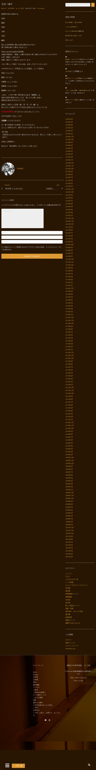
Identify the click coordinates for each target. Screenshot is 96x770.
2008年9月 (69, 501)
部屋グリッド (70, 620)
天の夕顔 (68, 71)
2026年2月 (69, 122)
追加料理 (68, 617)
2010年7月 (69, 437)
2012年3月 (69, 379)
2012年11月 (69, 355)
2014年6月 (69, 300)
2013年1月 (69, 350)
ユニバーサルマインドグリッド (76, 585)
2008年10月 (69, 498)
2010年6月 (69, 440)
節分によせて (69, 40)
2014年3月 (69, 309)
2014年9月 (69, 291)
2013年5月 (69, 338)
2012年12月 (69, 352)
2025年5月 (69, 128)
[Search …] (89, 765)
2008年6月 (69, 510)
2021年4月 (69, 242)
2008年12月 (69, 492)
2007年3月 (69, 554)
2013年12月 (69, 317)
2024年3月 (69, 154)
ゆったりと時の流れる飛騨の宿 (74, 31)
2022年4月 (69, 209)
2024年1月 (69, 160)
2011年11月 (69, 390)
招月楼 (67, 591)
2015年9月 (69, 268)
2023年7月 (69, 177)
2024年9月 (69, 142)
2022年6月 (69, 204)
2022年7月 (69, 201)
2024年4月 (69, 151)
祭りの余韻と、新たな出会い (73, 22)
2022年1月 (69, 215)
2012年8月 (69, 364)
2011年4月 (69, 411)
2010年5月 (69, 443)
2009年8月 (69, 469)
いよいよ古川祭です (71, 27)
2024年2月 (69, 157)
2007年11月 (69, 530)
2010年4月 (69, 446)
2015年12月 (69, 259)
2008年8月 (69, 504)
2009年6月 (69, 475)
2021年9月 (69, 227)
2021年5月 (69, 239)
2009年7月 (69, 472)
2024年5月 (69, 148)
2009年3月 (69, 484)
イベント (68, 573)
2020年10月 (69, 244)
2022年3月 (69, 212)
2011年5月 (69, 408)
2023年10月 (69, 169)
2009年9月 (69, 466)
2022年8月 (69, 198)
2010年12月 (69, 422)
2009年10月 (69, 463)
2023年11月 (69, 166)
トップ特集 (69, 582)
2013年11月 (69, 320)
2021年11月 (69, 221)
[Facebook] (45, 720)
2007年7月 (69, 542)
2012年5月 (69, 373)
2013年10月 (69, 323)
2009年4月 (69, 481)
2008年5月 (69, 513)
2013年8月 (69, 329)
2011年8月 (69, 399)
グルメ (67, 576)
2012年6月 (69, 370)
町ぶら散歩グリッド (72, 605)
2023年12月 (69, 163)
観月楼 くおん (70, 59)
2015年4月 (69, 279)
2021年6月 (69, 236)
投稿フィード (70, 643)
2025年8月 (69, 125)
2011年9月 (69, 396)
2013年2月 (69, 347)
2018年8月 (69, 250)
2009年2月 (69, 487)
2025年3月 (69, 134)
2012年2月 (69, 382)
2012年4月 (69, 376)
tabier (4, 8)
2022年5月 (69, 206)
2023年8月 (69, 174)
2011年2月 (69, 417)
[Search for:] (77, 5)
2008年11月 (69, 495)
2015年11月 (69, 262)
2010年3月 (69, 449)
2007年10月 (69, 533)
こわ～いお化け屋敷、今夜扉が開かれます (77, 90)
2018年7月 (69, 253)
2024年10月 (69, 139)
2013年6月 (69, 335)
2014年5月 (69, 303)
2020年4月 (69, 247)
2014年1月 (69, 314)
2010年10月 (69, 428)
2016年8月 (69, 256)
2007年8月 (69, 539)
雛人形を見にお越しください (73, 36)
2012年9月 (69, 361)
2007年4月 (69, 551)
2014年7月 (69, 297)
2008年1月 (69, 525)
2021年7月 (69, 233)
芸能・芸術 (69, 608)
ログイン (68, 640)
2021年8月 (69, 230)
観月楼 (67, 614)
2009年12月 (69, 457)
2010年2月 (69, 452)
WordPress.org (70, 649)
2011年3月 (69, 414)
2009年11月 (69, 460)
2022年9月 (69, 195)
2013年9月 (69, 326)
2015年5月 (69, 277)
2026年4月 (69, 119)
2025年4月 (69, 131)
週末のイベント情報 (71, 100)
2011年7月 (69, 402)
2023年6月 (69, 180)
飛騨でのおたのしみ (72, 623)
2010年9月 (69, 431)
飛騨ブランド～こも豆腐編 (73, 78)
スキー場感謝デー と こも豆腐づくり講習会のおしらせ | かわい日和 (80, 81)
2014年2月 (69, 312)
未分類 (67, 600)
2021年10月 (69, 224)
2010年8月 (69, 434)
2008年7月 (69, 507)
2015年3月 (69, 282)
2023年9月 (69, 172)
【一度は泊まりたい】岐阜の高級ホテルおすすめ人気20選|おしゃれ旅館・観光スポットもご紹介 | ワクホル (79, 62)
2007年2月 (69, 557)
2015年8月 (69, 271)
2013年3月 (69, 344)
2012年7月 (69, 367)
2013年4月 (69, 341)
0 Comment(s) (41, 8)
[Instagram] (49, 720)
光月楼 (67, 588)
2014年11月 (69, 288)
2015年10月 (69, 265)
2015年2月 (69, 285)
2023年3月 (69, 183)
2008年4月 (69, 516)
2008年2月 (69, 522)
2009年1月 (69, 490)
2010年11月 (69, 425)
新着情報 (68, 597)
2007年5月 (69, 548)
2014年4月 (69, 306)
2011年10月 (69, 393)
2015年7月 (69, 274)
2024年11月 (69, 137)
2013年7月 (69, 332)
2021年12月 (69, 218)
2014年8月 (69, 294)
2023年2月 (69, 186)
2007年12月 (69, 527)
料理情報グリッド (71, 594)
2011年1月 (69, 420)
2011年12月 (69, 387)
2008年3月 (69, 519)
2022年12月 (69, 189)
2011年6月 (69, 405)
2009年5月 (69, 478)
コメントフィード (71, 646)
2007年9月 (69, 536)
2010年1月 (69, 454)
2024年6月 (69, 145)
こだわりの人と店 (71, 579)
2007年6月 (69, 545)
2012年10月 (69, 358)
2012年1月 (69, 385)
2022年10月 (69, 192)
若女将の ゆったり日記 (16, 8)
